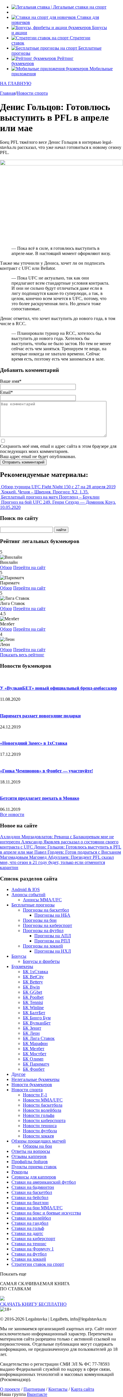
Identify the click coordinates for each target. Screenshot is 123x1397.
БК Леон (31, 1033)
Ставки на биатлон (30, 1202)
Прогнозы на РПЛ (52, 940)
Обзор (6, 567)
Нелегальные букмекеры (35, 1079)
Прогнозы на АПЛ (52, 935)
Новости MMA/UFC (43, 1100)
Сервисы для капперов (33, 1177)
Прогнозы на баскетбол (46, 910)
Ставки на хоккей (28, 1259)
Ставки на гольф (27, 1228)
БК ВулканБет (37, 1023)
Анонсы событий (28, 894)
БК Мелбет (33, 1048)
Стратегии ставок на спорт (37, 1264)
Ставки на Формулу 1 (32, 1248)
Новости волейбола (42, 1110)
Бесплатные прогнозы (33, 904)
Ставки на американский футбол (43, 1182)
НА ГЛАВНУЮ (15, 83)
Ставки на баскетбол (31, 1192)
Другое (18, 1074)
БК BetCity (33, 976)
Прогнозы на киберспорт (47, 925)
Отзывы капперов (29, 1156)
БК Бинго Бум (37, 1017)
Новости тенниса (40, 1125)
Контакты (58, 1389)
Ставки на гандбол (29, 1223)
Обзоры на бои (37, 1146)
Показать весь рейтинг (22, 654)
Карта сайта (82, 1389)
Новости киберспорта (44, 1120)
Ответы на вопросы (30, 1151)
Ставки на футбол (29, 1254)
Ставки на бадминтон (32, 1187)
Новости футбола (40, 1130)
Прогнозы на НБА (52, 915)
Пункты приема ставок (34, 1166)
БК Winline (33, 1007)
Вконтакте (37, 1394)
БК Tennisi (33, 1002)
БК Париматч (36, 1064)
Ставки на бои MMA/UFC (37, 1207)
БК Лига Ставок (39, 1038)
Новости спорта (27, 1089)
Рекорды (19, 1171)
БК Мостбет (34, 1053)
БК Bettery (33, 981)
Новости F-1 (35, 1094)
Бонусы (18, 956)
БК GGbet (32, 992)
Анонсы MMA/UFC (42, 899)
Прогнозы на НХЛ (52, 951)
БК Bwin (31, 987)
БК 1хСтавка (35, 971)
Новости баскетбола (42, 1105)
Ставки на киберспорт (33, 1238)
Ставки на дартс (27, 1233)
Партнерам (34, 1389)
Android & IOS (25, 889)
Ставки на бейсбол (29, 1197)
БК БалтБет (34, 1012)
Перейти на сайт (29, 567)
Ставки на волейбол (31, 1218)
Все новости (12, 814)
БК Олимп (33, 1058)
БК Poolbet (33, 997)
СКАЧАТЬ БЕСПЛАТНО (33, 1304)
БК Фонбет (34, 1069)
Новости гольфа (38, 1115)
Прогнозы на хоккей (43, 946)
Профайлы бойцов (29, 1161)
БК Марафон (35, 1043)
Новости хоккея (38, 1135)
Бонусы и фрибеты (41, 961)
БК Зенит (32, 1028)
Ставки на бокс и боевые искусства (46, 1212)
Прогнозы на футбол (43, 930)
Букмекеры (22, 966)
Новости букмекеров (31, 1084)
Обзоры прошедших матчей (38, 1141)
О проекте (10, 1389)
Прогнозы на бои (40, 920)
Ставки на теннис (28, 1243)
